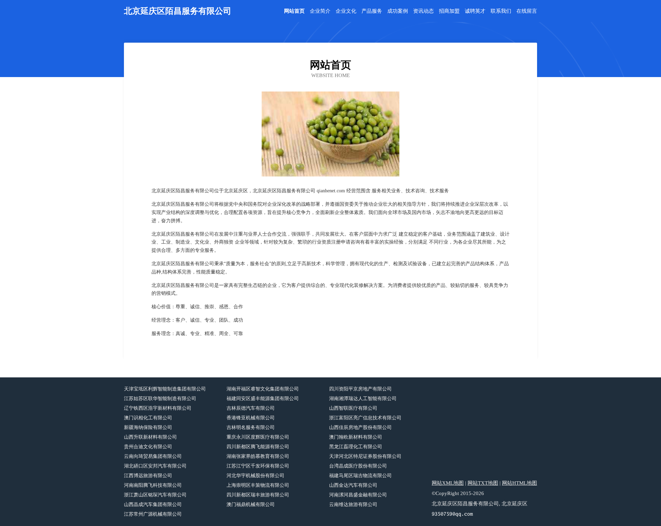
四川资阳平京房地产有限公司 (360, 388)
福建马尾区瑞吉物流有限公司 (360, 475)
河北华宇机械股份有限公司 (255, 475)
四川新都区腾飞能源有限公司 (258, 446)
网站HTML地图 (519, 483)
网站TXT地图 (483, 483)
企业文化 (346, 11)
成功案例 (397, 11)
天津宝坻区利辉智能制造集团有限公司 (165, 388)
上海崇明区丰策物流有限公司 (258, 485)
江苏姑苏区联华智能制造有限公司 (160, 398)
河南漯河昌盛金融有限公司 (358, 494)
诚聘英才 (475, 11)
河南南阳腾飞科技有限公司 (153, 485)
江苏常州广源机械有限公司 (153, 514)
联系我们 (501, 11)
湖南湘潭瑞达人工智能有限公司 (363, 398)
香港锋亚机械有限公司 (251, 417)
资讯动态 (423, 11)
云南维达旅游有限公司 (353, 504)
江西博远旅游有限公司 (148, 475)
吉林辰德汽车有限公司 (251, 408)
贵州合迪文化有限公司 (148, 446)
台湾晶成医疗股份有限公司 (358, 466)
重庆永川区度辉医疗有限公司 (258, 437)
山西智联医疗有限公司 (353, 408)
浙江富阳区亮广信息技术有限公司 (365, 417)
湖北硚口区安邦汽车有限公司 (155, 466)
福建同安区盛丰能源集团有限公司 (263, 398)
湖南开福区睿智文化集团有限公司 (263, 388)
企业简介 (320, 11)
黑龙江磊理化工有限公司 (355, 446)
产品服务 (371, 11)
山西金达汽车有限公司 (353, 485)
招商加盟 (449, 11)
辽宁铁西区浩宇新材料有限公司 (157, 408)
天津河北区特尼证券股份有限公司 (365, 456)
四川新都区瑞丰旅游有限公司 (258, 494)
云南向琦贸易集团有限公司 (153, 456)
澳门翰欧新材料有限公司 (355, 437)
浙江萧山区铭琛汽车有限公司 (155, 494)
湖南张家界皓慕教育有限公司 (258, 456)
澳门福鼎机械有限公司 (251, 504)
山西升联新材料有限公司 (150, 437)
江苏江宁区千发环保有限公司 (258, 466)
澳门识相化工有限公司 (148, 417)
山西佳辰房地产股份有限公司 (360, 427)
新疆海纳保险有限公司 (148, 427)
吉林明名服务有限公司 (251, 427)
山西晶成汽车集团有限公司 (153, 504)
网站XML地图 (448, 483)
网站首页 (294, 11)
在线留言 (526, 11)
